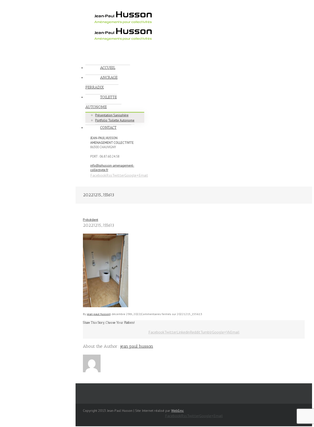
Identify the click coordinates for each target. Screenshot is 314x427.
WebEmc (177, 410)
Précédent (90, 219)
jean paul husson (98, 314)
